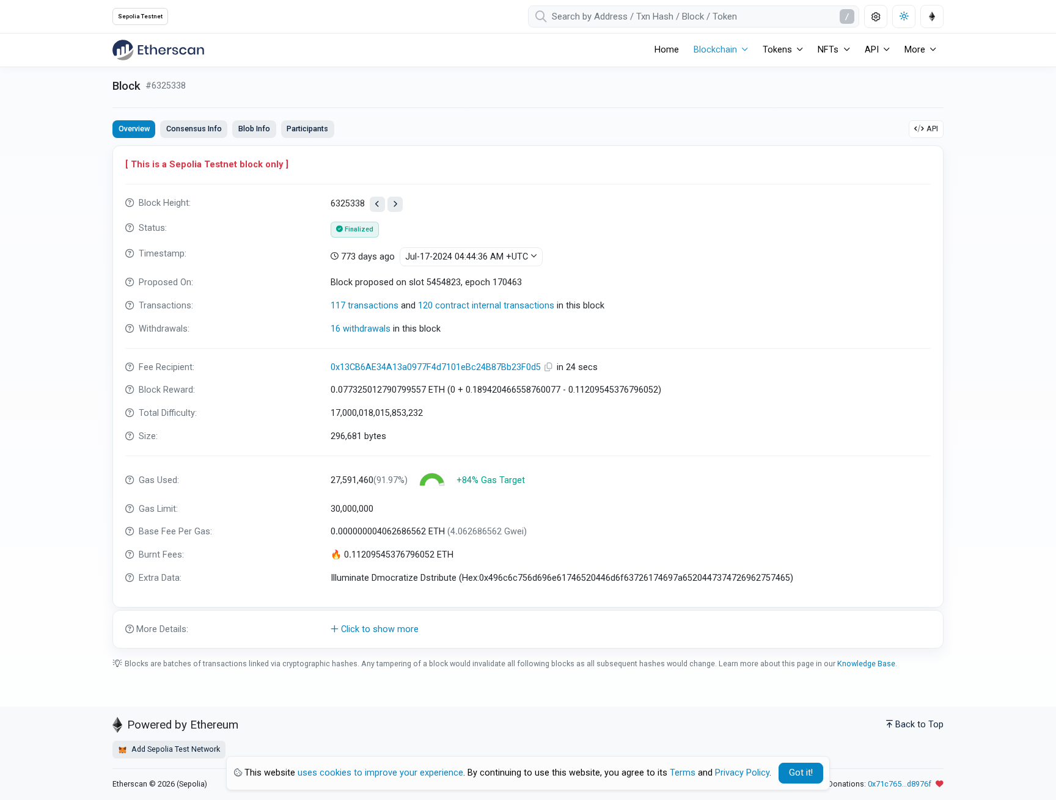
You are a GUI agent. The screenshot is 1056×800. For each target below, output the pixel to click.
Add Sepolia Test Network (175, 749)
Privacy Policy (742, 773)
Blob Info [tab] (254, 128)
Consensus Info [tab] (194, 128)
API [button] (872, 50)
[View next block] (395, 204)
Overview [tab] (134, 128)
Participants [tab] (307, 128)
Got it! (801, 773)
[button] (528, 629)
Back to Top (919, 724)
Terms (682, 773)
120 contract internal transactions (486, 305)
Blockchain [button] (715, 50)
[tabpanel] (528, 397)
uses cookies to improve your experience (380, 773)
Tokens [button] (777, 50)
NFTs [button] (828, 50)
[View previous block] (377, 204)
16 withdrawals (361, 329)
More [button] (914, 50)
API (932, 128)
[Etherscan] (158, 50)
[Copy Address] (550, 367)
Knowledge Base (866, 663)
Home (666, 50)
